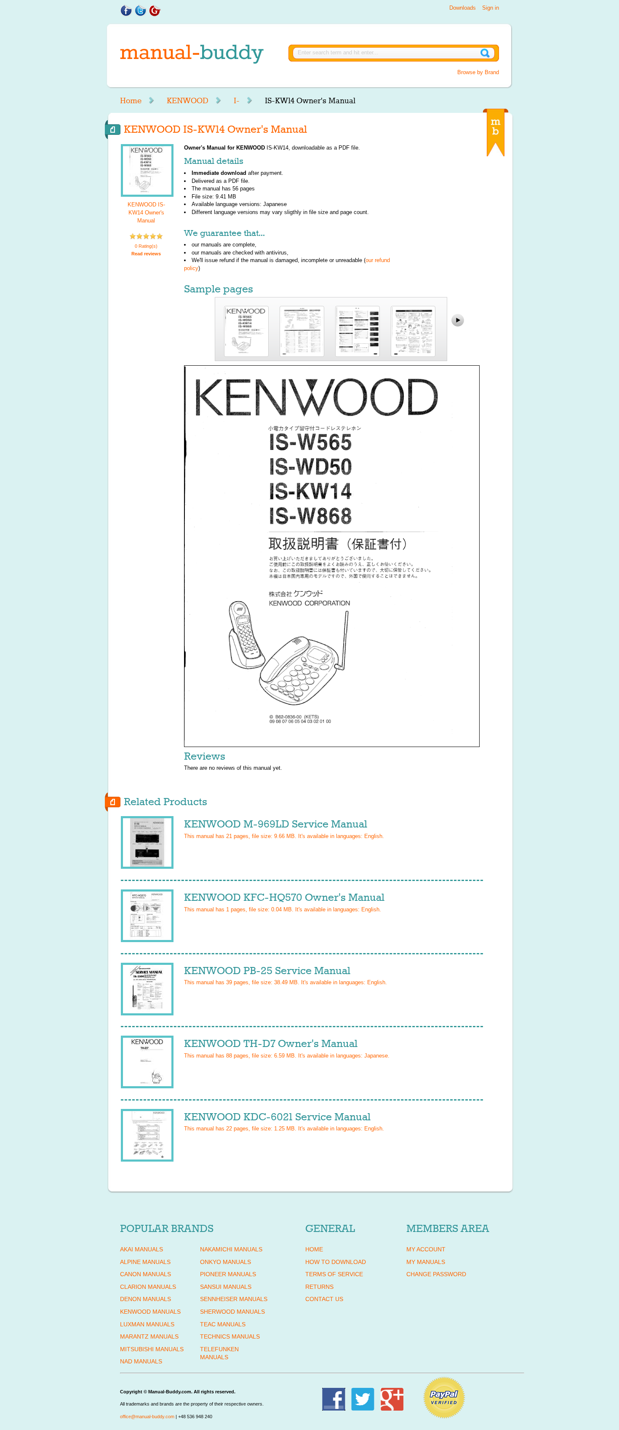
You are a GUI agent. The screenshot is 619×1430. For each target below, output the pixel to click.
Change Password (436, 1274)
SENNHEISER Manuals (233, 1299)
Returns (319, 1286)
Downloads (462, 8)
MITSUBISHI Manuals (152, 1349)
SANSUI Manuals (225, 1286)
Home (130, 100)
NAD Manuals (141, 1361)
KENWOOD (187, 100)
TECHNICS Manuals (230, 1336)
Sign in (490, 8)
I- (237, 100)
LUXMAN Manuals (147, 1324)
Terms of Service (334, 1274)
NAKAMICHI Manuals (231, 1249)
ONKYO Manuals (225, 1262)
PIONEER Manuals (228, 1274)
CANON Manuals (145, 1274)
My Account (426, 1249)
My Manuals (425, 1262)
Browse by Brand (478, 72)
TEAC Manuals (222, 1324)
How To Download (335, 1262)
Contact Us (324, 1299)
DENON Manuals (145, 1299)
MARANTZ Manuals (149, 1336)
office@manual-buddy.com (147, 1416)
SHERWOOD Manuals (232, 1311)
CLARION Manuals (148, 1286)
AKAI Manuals (141, 1249)
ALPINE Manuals (145, 1262)
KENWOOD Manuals (150, 1311)
